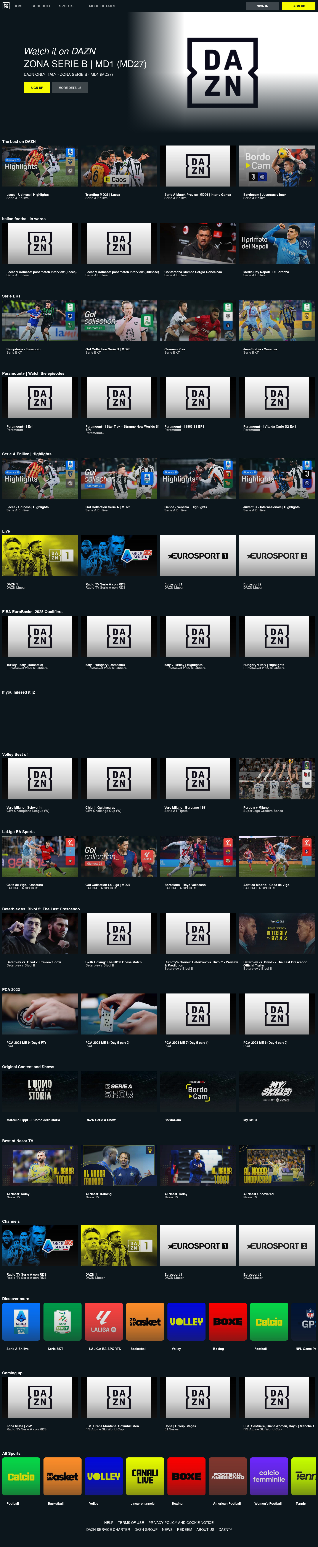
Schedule (41, 6)
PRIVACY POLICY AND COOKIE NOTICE (181, 1522)
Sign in (262, 6)
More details (102, 6)
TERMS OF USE (131, 1522)
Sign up (299, 6)
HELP (109, 1522)
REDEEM (184, 1529)
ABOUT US (205, 1529)
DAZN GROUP (146, 1529)
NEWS (167, 1529)
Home (18, 6)
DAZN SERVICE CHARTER (108, 1529)
